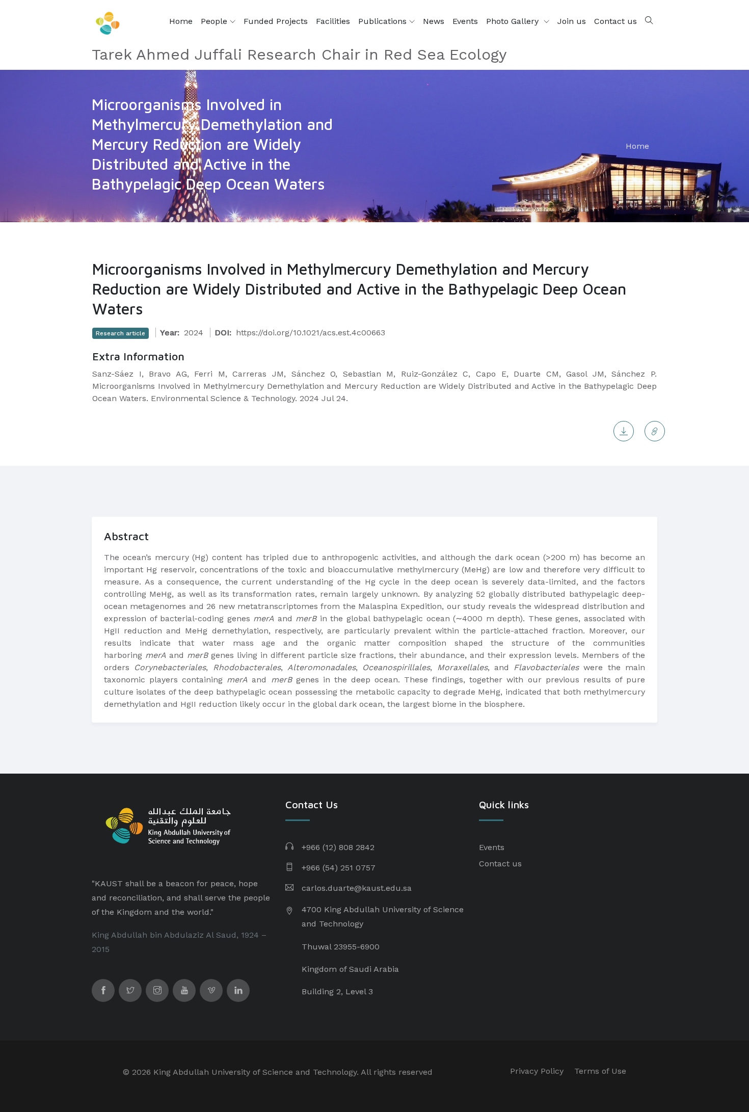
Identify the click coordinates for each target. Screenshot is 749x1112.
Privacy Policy (537, 1071)
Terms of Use (600, 1071)
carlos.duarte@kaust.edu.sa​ (357, 888)
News (433, 21)
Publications (383, 21)
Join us (571, 21)
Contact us (615, 21)
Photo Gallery (513, 21)
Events (465, 21)
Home (181, 21)
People (215, 21)
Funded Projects (276, 21)
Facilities (333, 21)
